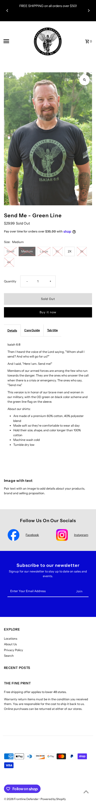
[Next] (88, 10)
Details (12, 330)
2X (70, 251)
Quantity (10, 281)
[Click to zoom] (84, 80)
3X (82, 251)
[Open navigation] (15, 41)
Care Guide (32, 330)
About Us (10, 644)
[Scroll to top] (86, 791)
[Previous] (7, 10)
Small (10, 251)
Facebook (32, 535)
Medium (27, 251)
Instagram (81, 535)
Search (9, 655)
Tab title (52, 330)
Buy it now (48, 312)
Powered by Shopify (53, 799)
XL (57, 251)
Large (44, 251)
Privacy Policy (13, 650)
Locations (10, 638)
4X (9, 262)
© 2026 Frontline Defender (21, 799)
